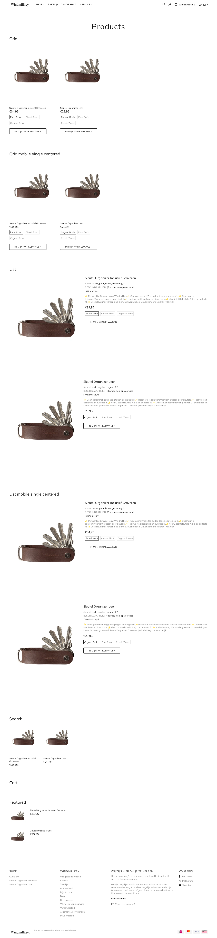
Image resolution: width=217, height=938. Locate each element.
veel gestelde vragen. (127, 879)
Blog (62, 896)
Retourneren (66, 900)
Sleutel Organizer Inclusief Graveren (27, 108)
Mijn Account (66, 892)
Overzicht (14, 876)
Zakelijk (64, 884)
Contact (64, 880)
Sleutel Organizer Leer (71, 108)
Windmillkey (20, 4)
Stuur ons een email (124, 904)
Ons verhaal (66, 888)
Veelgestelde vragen (70, 876)
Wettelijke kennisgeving (72, 904)
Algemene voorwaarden (72, 911)
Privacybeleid (67, 915)
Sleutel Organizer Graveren (23, 880)
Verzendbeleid (67, 907)
